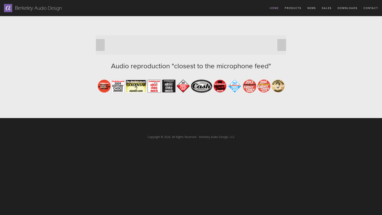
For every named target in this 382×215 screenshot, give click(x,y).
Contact (370, 8)
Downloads (348, 8)
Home (274, 8)
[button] (100, 45)
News (311, 8)
